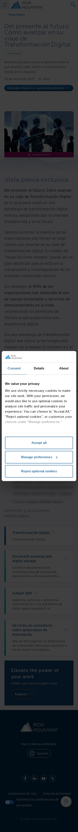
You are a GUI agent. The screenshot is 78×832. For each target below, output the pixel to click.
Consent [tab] (14, 368)
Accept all (39, 443)
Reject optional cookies (39, 471)
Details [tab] (39, 368)
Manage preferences (36, 457)
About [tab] (64, 368)
